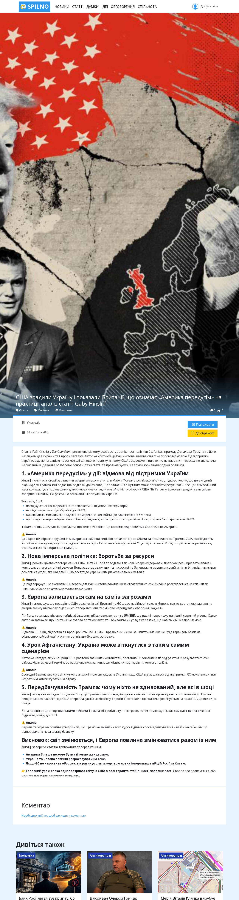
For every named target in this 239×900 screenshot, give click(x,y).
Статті (77, 6)
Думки (92, 6)
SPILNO (37, 6)
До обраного (204, 433)
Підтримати (205, 424)
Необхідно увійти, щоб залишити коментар (53, 815)
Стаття (23, 410)
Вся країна (65, 410)
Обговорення (123, 6)
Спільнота (147, 6)
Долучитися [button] (209, 6)
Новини (62, 6)
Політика (43, 410)
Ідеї (105, 6)
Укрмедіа (33, 422)
